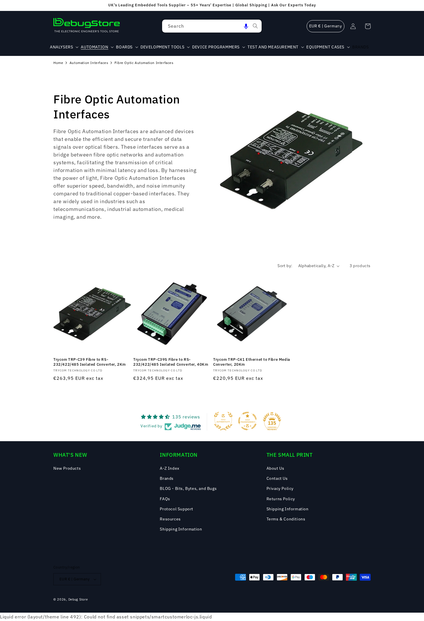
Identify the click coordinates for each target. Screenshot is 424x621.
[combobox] (212, 26)
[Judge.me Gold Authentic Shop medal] (223, 421)
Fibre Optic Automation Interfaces (144, 63)
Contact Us (277, 478)
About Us (275, 468)
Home (58, 63)
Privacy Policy (280, 488)
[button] (246, 26)
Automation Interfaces (89, 63)
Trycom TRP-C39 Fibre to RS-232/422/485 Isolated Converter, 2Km (89, 362)
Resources (170, 519)
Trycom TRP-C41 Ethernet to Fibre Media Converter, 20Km (251, 362)
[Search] (255, 26)
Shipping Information (181, 529)
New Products (67, 468)
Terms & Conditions (286, 519)
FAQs (165, 498)
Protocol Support (176, 508)
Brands (167, 478)
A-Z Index (169, 468)
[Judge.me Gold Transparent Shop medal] (247, 421)
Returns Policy (281, 498)
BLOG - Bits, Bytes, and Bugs (188, 488)
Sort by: (284, 265)
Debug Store (78, 599)
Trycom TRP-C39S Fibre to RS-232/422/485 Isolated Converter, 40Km (170, 362)
